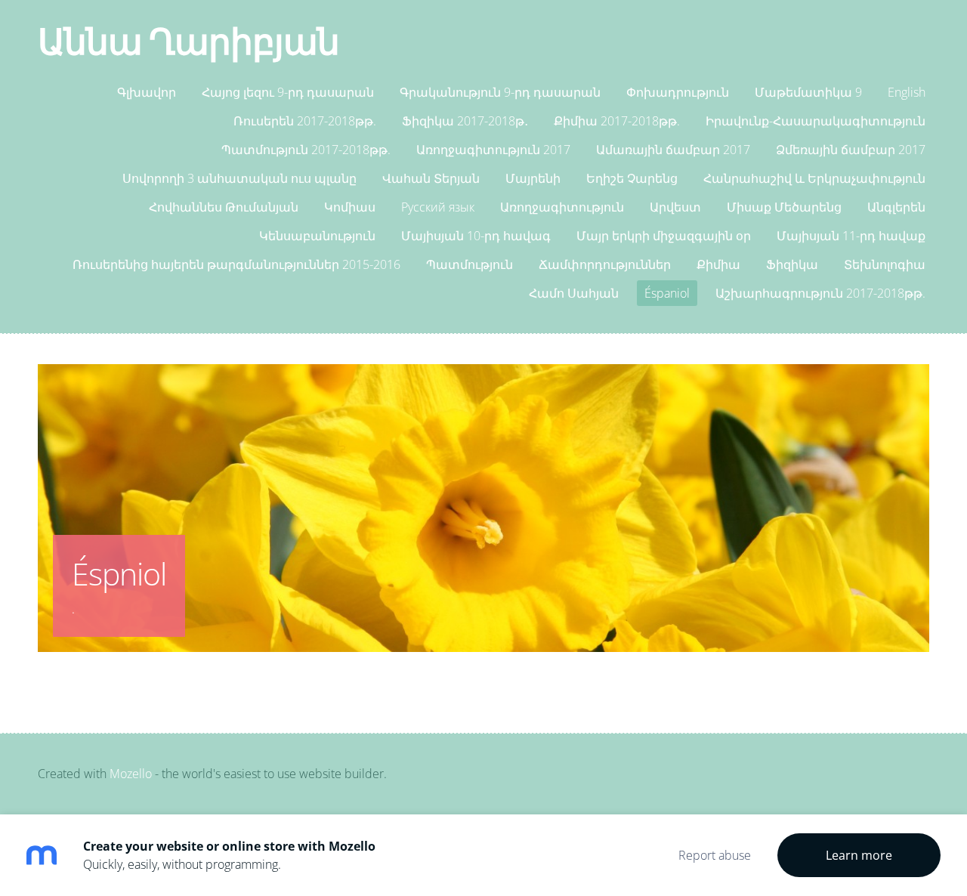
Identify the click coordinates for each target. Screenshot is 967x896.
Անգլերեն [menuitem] (896, 207)
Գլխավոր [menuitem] (146, 92)
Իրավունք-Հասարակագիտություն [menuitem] (815, 121)
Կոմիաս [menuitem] (349, 207)
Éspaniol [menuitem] (667, 293)
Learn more (859, 855)
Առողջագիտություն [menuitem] (562, 207)
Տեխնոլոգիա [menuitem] (884, 264)
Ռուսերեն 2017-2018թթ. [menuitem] (304, 121)
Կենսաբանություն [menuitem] (317, 235)
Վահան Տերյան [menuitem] (431, 178)
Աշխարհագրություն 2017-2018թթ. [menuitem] (820, 293)
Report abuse (714, 855)
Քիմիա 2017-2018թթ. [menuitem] (617, 121)
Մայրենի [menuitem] (533, 178)
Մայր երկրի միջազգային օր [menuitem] (663, 235)
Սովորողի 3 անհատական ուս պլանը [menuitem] (239, 178)
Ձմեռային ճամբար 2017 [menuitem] (850, 149)
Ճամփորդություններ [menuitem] (605, 264)
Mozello (131, 773)
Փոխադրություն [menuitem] (677, 92)
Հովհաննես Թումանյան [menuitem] (223, 207)
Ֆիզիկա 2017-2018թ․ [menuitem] (465, 121)
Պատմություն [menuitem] (469, 264)
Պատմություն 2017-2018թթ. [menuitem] (306, 149)
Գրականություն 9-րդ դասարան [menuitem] (500, 92)
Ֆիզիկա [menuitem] (792, 264)
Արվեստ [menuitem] (675, 207)
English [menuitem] (906, 92)
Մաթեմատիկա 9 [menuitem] (808, 92)
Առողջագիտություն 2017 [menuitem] (493, 149)
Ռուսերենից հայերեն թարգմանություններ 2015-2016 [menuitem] (236, 264)
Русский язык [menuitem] (437, 207)
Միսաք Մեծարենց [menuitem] (784, 207)
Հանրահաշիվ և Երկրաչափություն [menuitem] (814, 178)
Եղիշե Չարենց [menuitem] (632, 178)
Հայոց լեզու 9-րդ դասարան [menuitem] (288, 92)
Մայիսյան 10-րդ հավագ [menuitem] (476, 235)
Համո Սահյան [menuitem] (574, 293)
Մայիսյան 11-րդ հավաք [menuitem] (851, 235)
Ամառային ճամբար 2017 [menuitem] (673, 149)
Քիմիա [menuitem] (718, 264)
